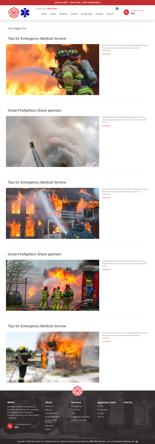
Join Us (110, 14)
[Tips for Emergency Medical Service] (52, 69)
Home (44, 14)
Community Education (80, 417)
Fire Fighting (76, 406)
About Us (49, 406)
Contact (99, 14)
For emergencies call (23, 424)
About (53, 14)
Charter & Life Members (51, 421)
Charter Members (52, 417)
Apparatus (49, 426)
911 (133, 13)
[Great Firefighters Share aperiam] (52, 141)
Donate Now (86, 14)
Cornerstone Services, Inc (124, 441)
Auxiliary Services (79, 420)
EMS (73, 413)
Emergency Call (137, 10)
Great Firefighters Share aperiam (34, 110)
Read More (106, 54)
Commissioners (51, 413)
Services (64, 14)
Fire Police (75, 410)
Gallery (48, 429)
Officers (48, 410)
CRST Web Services (97, 441)
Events (74, 14)
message (52, 9)
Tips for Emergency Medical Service (37, 38)
